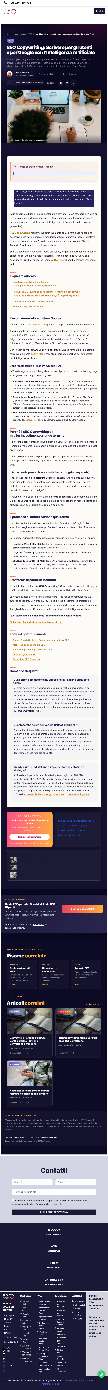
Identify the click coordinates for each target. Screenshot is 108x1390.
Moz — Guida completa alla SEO (29, 644)
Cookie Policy (72, 1380)
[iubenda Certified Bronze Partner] (4, 1371)
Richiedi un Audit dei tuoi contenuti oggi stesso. (36, 622)
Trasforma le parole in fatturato (28, 306)
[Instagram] (4, 1348)
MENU (101, 11)
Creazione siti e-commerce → (73, 830)
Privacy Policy (57, 1204)
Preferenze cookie (50, 1383)
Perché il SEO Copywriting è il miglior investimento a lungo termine (46, 291)
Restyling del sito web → (70, 835)
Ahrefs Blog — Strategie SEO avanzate (32, 649)
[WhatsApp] (73, 83)
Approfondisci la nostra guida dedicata (44, 794)
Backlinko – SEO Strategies (26, 659)
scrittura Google (41, 324)
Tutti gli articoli (93, 1004)
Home (9, 34)
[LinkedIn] (60, 83)
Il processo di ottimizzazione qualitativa (33, 301)
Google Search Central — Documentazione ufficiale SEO (41, 640)
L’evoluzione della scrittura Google (30, 282)
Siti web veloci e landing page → (74, 825)
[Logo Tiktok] (4, 1351)
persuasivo (31, 420)
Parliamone (38, 924)
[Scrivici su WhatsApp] (101, 1374)
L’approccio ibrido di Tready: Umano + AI (36, 285)
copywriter (37, 353)
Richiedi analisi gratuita (29, 837)
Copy (23, 34)
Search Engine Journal (24, 654)
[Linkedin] (8, 1351)
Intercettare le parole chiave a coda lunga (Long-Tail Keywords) (48, 295)
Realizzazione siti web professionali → (77, 820)
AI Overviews (58, 260)
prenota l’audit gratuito (78, 794)
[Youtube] (4, 1353)
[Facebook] (8, 1348)
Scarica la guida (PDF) (82, 909)
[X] (67, 83)
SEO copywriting (21, 232)
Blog (16, 34)
